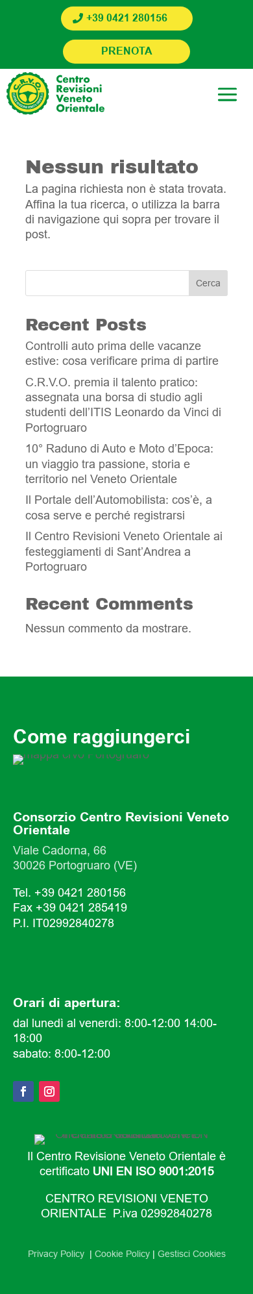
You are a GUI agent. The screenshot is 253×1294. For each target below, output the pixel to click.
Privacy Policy (59, 1254)
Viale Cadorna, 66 (59, 850)
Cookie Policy (122, 1254)
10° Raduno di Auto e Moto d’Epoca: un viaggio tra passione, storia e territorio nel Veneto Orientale (119, 464)
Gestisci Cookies (192, 1254)
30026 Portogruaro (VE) (75, 865)
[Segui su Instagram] (49, 1091)
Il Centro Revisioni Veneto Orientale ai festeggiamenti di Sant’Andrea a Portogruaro (124, 551)
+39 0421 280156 (126, 18)
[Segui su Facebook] (23, 1091)
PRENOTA (126, 51)
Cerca (208, 283)
